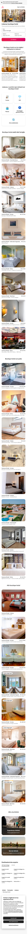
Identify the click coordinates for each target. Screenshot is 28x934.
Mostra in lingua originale (16, 3)
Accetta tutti (13, 918)
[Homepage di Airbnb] (3, 7)
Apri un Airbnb (21, 7)
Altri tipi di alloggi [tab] (5, 865)
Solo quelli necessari (13, 921)
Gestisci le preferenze (13, 925)
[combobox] (13, 30)
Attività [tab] (13, 865)
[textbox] (7, 35)
